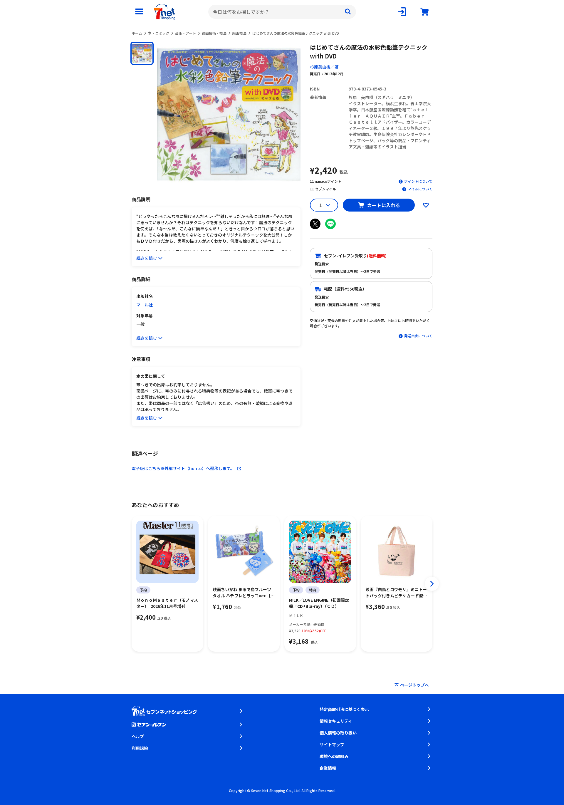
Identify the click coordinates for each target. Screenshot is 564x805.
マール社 (144, 305)
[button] (142, 53)
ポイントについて (418, 181)
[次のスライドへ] (432, 584)
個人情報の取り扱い (338, 733)
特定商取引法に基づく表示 (344, 709)
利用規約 (140, 748)
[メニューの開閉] (139, 11)
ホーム (137, 33)
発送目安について (418, 335)
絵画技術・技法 (214, 33)
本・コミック (158, 33)
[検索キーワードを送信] (347, 12)
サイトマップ (332, 744)
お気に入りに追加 (425, 205)
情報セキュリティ (336, 721)
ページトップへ (414, 685)
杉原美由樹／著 (324, 67)
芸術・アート (185, 33)
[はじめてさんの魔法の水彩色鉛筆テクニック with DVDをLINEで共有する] (330, 224)
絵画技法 (239, 33)
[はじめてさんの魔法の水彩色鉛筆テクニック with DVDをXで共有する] (315, 224)
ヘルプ (138, 736)
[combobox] (282, 12)
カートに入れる (383, 205)
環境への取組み (334, 756)
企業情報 (328, 768)
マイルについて (420, 188)
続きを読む (146, 258)
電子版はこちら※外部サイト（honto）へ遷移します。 (183, 468)
